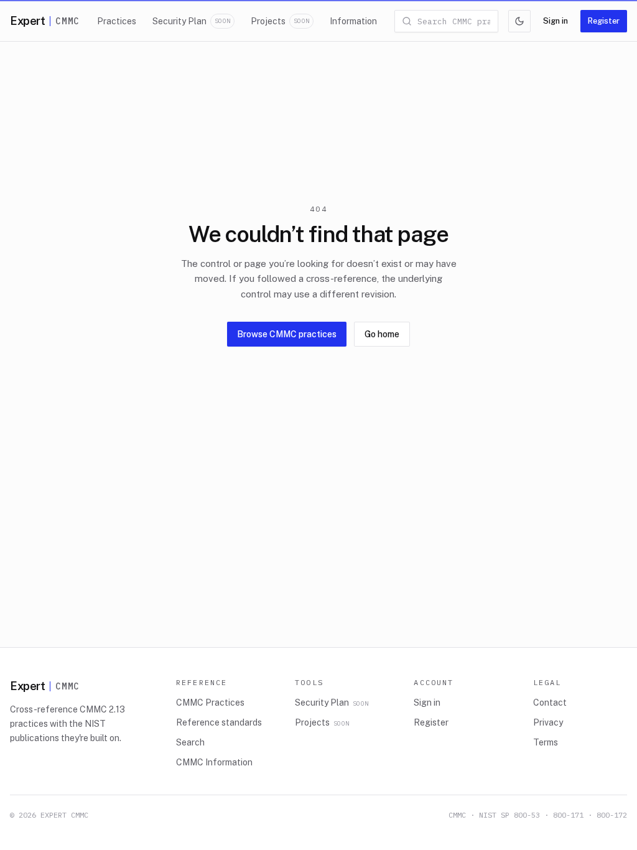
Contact (550, 703)
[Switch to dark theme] (519, 21)
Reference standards (219, 722)
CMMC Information (214, 762)
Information (353, 21)
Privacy (548, 722)
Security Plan (191, 21)
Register (604, 21)
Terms (545, 742)
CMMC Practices (210, 703)
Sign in (555, 21)
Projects (280, 21)
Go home (382, 334)
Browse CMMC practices (287, 334)
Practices (116, 21)
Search (190, 742)
